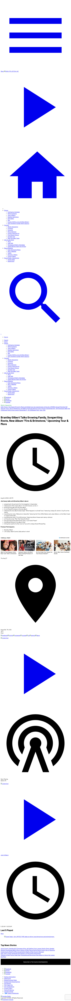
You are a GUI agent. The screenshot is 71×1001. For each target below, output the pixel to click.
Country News (12, 256)
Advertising (11, 261)
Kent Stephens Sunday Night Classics (18, 223)
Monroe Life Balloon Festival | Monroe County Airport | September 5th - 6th (36, 408)
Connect (6, 225)
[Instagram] (7, 400)
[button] (9, 548)
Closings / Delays (12, 254)
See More (3, 957)
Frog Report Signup (13, 235)
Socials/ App (11, 236)
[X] (7, 399)
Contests (10, 228)
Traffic (9, 253)
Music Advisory (12, 231)
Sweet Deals (11, 259)
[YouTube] (7, 402)
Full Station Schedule (14, 212)
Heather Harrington (13, 217)
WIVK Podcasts (12, 213)
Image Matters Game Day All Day (17, 246)
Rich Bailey (11, 218)
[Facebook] (7, 397)
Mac (9, 220)
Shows (6, 210)
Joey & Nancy (11, 215)
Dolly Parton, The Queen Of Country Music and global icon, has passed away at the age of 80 (27, 407)
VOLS (9, 241)
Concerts (10, 230)
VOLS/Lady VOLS (9, 240)
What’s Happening (13, 227)
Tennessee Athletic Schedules (16, 245)
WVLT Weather (12, 251)
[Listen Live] (35, 672)
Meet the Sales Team (13, 238)
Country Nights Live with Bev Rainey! (18, 222)
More (2, 933)
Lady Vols (10, 243)
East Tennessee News (14, 250)
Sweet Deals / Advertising (11, 258)
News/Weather (8, 248)
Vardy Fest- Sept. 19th (39, 410)
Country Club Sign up (13, 233)
